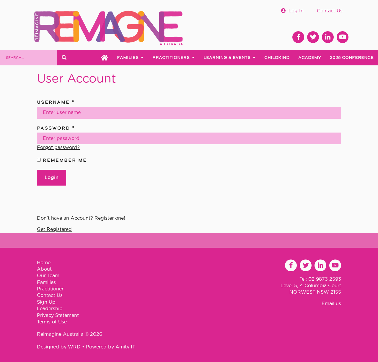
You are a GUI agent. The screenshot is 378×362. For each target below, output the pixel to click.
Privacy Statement (58, 315)
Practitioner (50, 289)
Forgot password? (58, 147)
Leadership (50, 308)
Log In (296, 11)
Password (56, 128)
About (44, 269)
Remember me (64, 160)
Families (46, 282)
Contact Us (330, 11)
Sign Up (46, 302)
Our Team (48, 275)
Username (56, 102)
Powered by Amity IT (110, 347)
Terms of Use (52, 322)
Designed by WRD (59, 347)
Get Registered (54, 229)
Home (43, 262)
